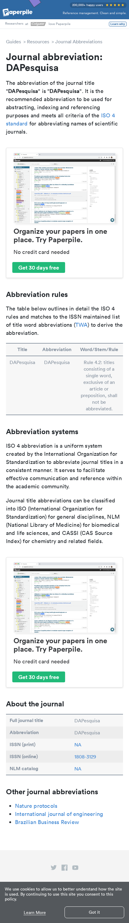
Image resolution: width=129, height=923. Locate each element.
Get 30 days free (38, 267)
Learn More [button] (35, 912)
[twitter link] (54, 869)
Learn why (117, 24)
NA (77, 745)
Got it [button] (94, 912)
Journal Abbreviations (78, 42)
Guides (13, 42)
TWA (81, 324)
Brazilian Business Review (47, 822)
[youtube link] (75, 869)
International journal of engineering (59, 813)
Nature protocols (36, 805)
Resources (38, 42)
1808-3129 (85, 757)
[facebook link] (64, 869)
